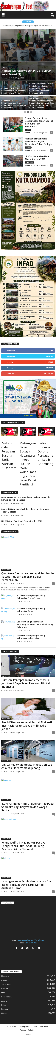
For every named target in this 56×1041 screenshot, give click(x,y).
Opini (3, 993)
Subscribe (48, 374)
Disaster (4, 1009)
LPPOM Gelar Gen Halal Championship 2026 (37, 158)
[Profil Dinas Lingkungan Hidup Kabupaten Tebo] (8, 611)
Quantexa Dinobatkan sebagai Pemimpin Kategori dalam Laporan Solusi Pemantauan (27, 577)
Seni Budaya (6, 997)
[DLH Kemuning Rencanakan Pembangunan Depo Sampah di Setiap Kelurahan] (8, 624)
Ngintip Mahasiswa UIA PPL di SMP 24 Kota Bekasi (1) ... (28, 25)
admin (4, 78)
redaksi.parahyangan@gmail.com (31, 940)
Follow (49, 356)
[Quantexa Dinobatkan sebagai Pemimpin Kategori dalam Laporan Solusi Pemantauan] (28, 553)
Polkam (28, 147)
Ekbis (3, 1005)
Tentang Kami (24, 1027)
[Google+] (28, 948)
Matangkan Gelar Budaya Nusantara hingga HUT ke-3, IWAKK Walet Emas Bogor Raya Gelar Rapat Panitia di (28, 463)
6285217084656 (31, 943)
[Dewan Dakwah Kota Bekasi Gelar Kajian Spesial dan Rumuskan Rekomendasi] (13, 124)
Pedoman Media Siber (28, 1030)
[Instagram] (33, 948)
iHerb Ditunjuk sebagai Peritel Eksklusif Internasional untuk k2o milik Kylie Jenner (26, 726)
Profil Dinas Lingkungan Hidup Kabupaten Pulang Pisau (31, 636)
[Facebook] (16, 948)
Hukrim (4, 1013)
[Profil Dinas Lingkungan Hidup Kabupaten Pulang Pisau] (8, 638)
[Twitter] (22, 948)
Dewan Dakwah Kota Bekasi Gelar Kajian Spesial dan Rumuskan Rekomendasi (39, 122)
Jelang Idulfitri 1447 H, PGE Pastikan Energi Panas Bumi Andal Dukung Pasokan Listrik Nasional (24, 846)
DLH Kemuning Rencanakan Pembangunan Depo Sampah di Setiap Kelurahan (35, 624)
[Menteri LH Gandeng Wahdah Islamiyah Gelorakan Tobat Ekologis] (13, 144)
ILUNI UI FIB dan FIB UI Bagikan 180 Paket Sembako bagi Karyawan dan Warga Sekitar (28, 807)
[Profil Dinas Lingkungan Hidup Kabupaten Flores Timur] (8, 598)
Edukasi (4, 67)
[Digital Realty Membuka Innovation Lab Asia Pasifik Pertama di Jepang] (28, 751)
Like (51, 350)
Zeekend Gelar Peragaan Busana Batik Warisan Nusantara (9, 455)
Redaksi (34, 1027)
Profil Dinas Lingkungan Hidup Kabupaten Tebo (31, 609)
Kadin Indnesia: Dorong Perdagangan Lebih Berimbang (45, 453)
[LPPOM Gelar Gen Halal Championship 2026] (13, 161)
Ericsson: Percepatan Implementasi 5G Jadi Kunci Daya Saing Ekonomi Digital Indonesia (25, 683)
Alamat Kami (44, 1027)
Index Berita (11, 1027)
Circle (50, 362)
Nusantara (5, 976)
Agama (28, 130)
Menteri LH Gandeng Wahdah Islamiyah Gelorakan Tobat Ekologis (38, 141)
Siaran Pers (30, 162)
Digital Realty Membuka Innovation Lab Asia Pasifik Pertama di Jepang (26, 766)
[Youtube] (39, 948)
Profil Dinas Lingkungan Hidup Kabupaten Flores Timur (31, 596)
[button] (52, 15)
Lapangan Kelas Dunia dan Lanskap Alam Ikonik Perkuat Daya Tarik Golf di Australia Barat (27, 885)
